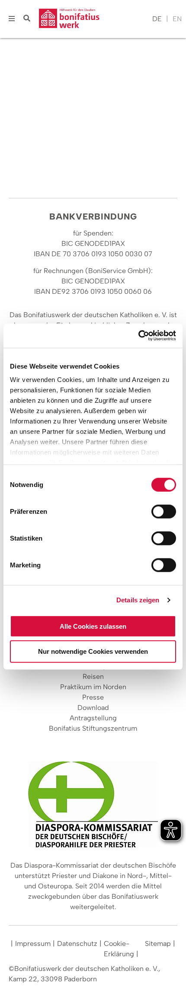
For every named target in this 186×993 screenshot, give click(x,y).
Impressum (33, 943)
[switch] (163, 511)
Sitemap (158, 943)
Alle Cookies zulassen (93, 626)
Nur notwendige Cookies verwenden (93, 651)
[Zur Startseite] (93, 19)
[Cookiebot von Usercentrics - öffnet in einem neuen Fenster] (138, 335)
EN (177, 19)
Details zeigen (137, 600)
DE (157, 19)
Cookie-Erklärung (119, 948)
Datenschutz (77, 943)
